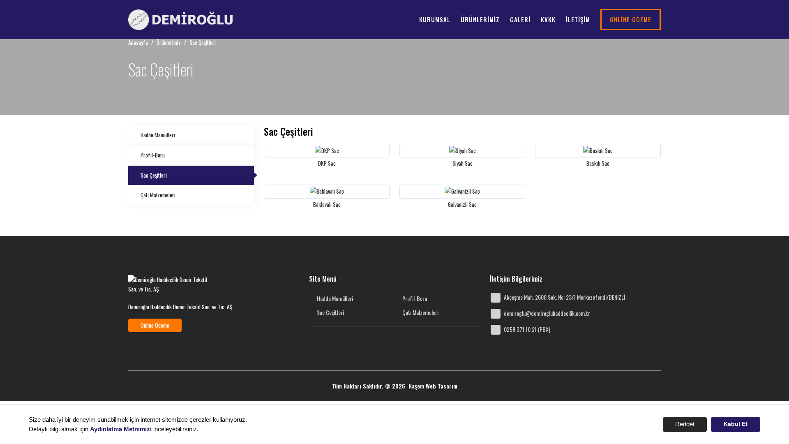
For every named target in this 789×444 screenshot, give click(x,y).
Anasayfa (138, 42)
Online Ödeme (630, 19)
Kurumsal (434, 19)
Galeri (520, 19)
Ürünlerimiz (480, 19)
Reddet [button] (684, 424)
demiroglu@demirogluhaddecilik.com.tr (546, 313)
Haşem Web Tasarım (432, 386)
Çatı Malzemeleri (158, 195)
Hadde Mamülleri (158, 135)
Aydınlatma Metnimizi (121, 429)
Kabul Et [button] (735, 424)
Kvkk (548, 19)
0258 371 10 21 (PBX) (526, 329)
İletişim (578, 19)
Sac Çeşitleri (154, 175)
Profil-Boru (153, 155)
